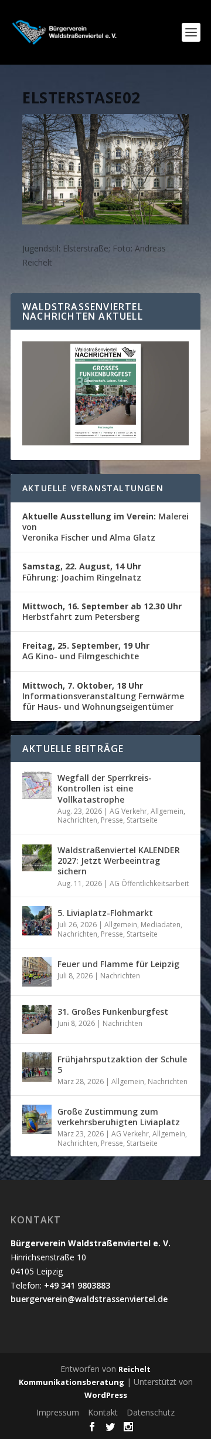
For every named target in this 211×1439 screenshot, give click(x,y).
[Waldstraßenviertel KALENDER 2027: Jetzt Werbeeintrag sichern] (37, 858)
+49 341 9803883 (77, 1285)
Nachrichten (77, 820)
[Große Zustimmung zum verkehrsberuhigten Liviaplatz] (37, 1119)
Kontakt (103, 1412)
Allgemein (167, 811)
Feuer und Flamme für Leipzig (118, 964)
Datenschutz (151, 1412)
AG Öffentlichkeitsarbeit (149, 883)
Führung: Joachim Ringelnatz (81, 571)
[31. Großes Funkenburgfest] (37, 1019)
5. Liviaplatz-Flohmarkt (105, 912)
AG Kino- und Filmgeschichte (85, 651)
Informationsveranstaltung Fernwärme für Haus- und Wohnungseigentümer (103, 696)
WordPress (105, 1395)
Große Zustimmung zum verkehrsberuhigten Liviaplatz (118, 1117)
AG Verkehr (128, 811)
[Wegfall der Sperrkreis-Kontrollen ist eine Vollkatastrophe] (37, 785)
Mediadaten (161, 925)
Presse (112, 820)
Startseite (142, 820)
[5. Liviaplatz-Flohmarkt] (37, 920)
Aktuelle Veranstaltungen (93, 488)
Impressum (57, 1412)
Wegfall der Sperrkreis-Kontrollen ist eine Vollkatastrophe (104, 788)
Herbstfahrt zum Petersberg (102, 611)
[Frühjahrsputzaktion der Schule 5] (37, 1067)
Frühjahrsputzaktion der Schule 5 (122, 1064)
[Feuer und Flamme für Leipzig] (37, 972)
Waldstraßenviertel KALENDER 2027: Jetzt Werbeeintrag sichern (118, 860)
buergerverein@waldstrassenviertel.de (89, 1298)
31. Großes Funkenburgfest (112, 1011)
